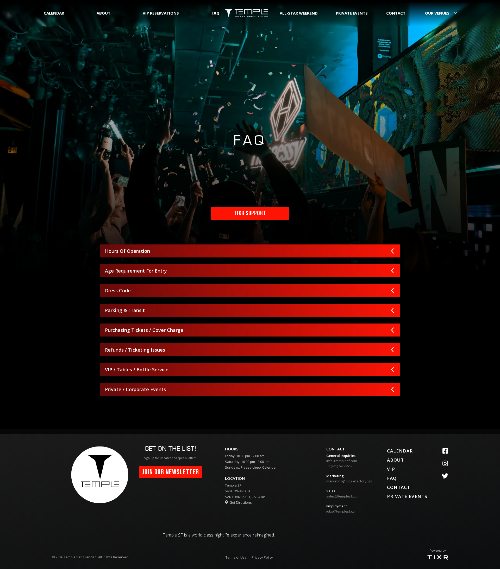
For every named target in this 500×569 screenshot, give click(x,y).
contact (395, 13)
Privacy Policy (262, 557)
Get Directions (238, 502)
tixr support (250, 213)
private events (352, 13)
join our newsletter (170, 472)
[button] (441, 13)
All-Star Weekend (299, 13)
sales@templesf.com (342, 496)
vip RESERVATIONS (161, 13)
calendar (54, 13)
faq (215, 13)
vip (391, 469)
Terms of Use (236, 557)
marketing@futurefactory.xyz (349, 481)
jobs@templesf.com (342, 511)
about (103, 13)
